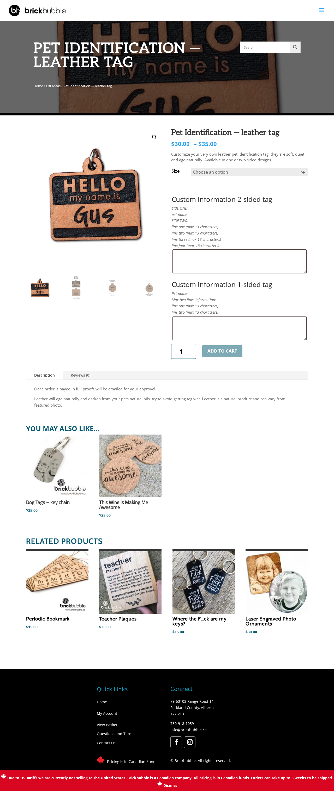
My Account (107, 713)
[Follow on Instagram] (189, 742)
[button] (154, 137)
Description (44, 375)
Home (38, 86)
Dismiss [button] (170, 785)
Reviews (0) (80, 375)
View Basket (107, 724)
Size (175, 171)
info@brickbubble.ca (188, 729)
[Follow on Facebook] (176, 742)
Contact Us (106, 742)
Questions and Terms (115, 733)
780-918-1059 (182, 723)
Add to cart (222, 351)
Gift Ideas (53, 86)
